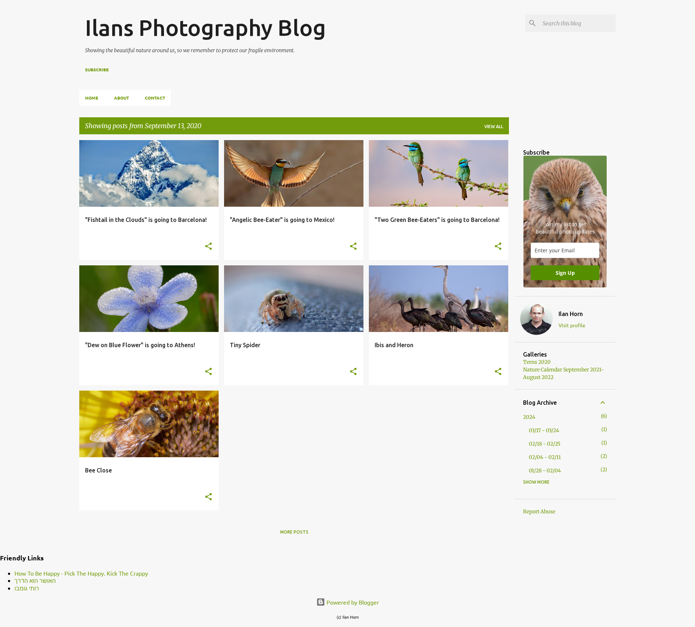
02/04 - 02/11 (545, 457)
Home (91, 98)
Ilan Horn (571, 314)
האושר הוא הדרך (35, 580)
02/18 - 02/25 (544, 444)
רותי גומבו (26, 588)
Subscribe (97, 69)
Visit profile (572, 325)
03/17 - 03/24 (544, 430)
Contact (155, 98)
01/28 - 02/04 (545, 470)
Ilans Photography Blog (205, 27)
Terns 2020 (537, 362)
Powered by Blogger (352, 602)
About (121, 98)
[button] (208, 246)
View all (493, 126)
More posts (294, 532)
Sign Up (565, 272)
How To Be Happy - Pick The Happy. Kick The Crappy (81, 573)
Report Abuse (539, 511)
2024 (529, 417)
